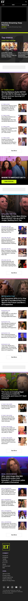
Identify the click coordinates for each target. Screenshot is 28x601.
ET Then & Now (7, 90)
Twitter (4, 559)
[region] (14, 14)
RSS (4, 568)
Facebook (5, 556)
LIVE (3, 5)
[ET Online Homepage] (3, 2)
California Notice (7, 579)
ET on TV (5, 563)
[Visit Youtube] (16, 587)
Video (13, 5)
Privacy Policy (6, 575)
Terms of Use (6, 574)
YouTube (5, 561)
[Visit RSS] (20, 587)
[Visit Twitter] (8, 587)
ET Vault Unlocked (9, 390)
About (4, 564)
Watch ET (24, 5)
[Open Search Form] (26, 2)
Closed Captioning (8, 577)
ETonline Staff (6, 566)
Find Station (9, 182)
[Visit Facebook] (4, 587)
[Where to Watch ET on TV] (14, 170)
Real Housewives (9, 474)
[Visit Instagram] (12, 587)
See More (14, 151)
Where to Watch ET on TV (13, 178)
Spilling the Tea (8, 214)
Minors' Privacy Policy (9, 580)
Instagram (5, 557)
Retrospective (8, 296)
